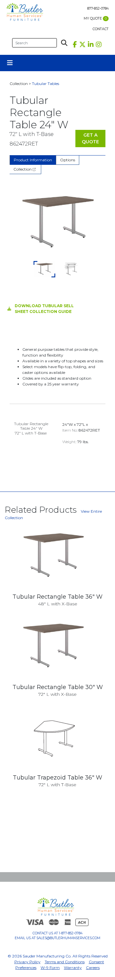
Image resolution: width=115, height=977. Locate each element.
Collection (23, 169)
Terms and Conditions (65, 961)
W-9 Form (50, 967)
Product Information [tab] (33, 159)
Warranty (73, 967)
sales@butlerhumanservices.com (68, 938)
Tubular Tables (45, 83)
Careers (93, 967)
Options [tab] (67, 159)
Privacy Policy (27, 961)
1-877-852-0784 (70, 933)
